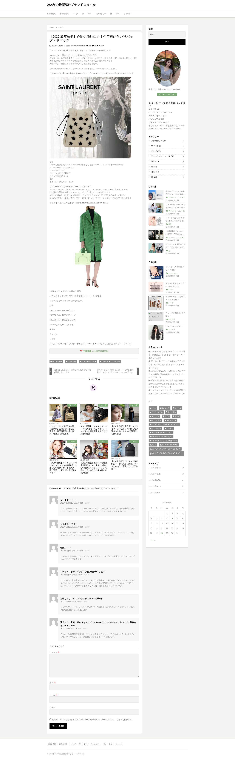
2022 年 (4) (155, 493)
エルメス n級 (154, 109)
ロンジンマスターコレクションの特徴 (167, 390)
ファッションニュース (162, 156)
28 (162, 533)
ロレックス (165, 408)
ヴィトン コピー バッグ (159, 122)
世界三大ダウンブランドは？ (161, 437)
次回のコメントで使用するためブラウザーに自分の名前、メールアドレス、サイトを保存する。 (93, 720)
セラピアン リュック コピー (160, 112)
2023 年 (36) (156, 486)
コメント (55, 652)
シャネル (178, 408)
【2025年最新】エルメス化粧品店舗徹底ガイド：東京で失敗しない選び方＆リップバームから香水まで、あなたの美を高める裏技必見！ (93, 468)
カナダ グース (171, 420)
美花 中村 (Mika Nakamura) (75, 46)
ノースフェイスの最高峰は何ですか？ (165, 424)
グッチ (153, 445)
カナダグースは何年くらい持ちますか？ (166, 449)
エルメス (169, 428)
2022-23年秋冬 (57, 362)
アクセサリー (100, 14)
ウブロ (167, 416)
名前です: (153, 89)
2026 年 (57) (156, 468)
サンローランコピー (89, 362)
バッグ (75, 14)
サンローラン (156, 428)
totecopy (72, 362)
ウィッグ (127, 14)
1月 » (153, 540)
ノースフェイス (157, 412)
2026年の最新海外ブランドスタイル (71, 4)
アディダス (172, 412)
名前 (53, 683)
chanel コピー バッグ (157, 116)
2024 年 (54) (156, 480)
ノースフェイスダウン (169, 445)
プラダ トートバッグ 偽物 (111, 362)
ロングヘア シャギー (174, 326)
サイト (52, 707)
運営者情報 (51, 14)
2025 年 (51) (156, 474)
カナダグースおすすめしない (161, 433)
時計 (89, 14)
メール (54, 695)
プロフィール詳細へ (167, 94)
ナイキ (153, 408)
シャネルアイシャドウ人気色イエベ (164, 441)
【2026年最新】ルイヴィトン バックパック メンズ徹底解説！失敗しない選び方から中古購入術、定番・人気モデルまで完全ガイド (63, 468)
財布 (118, 14)
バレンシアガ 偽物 (156, 119)
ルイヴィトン (156, 420)
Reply (87, 503)
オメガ (177, 416)
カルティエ (155, 416)
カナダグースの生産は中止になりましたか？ (165, 454)
